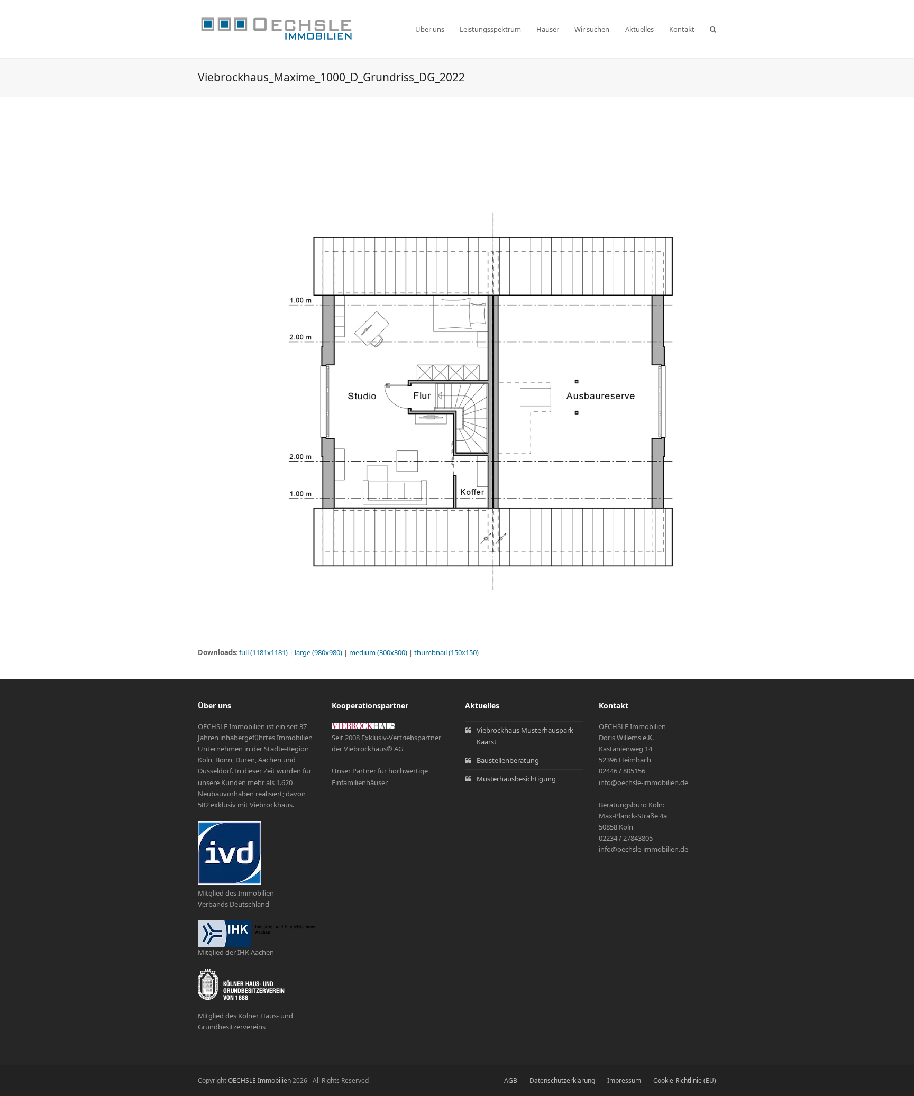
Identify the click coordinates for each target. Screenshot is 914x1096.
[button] (713, 29)
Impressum (624, 1080)
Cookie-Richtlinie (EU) (684, 1080)
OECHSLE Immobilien (259, 1080)
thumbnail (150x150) (446, 652)
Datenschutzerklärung (562, 1080)
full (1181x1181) (263, 652)
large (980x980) (318, 652)
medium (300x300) (378, 652)
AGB (510, 1080)
